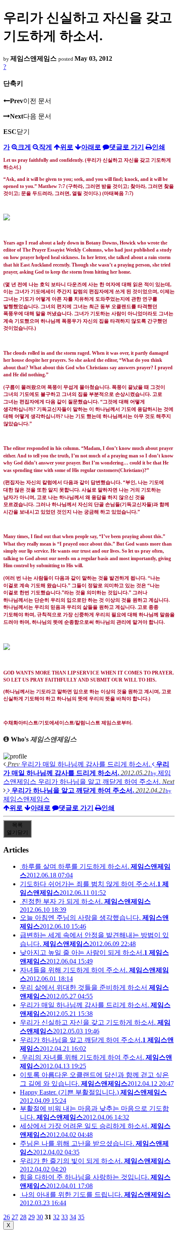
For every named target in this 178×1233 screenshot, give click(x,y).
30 (39, 1217)
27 (15, 1217)
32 (56, 1217)
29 (31, 1217)
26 (6, 1217)
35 (81, 1217)
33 (64, 1217)
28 (23, 1217)
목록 (17, 828)
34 (73, 1217)
